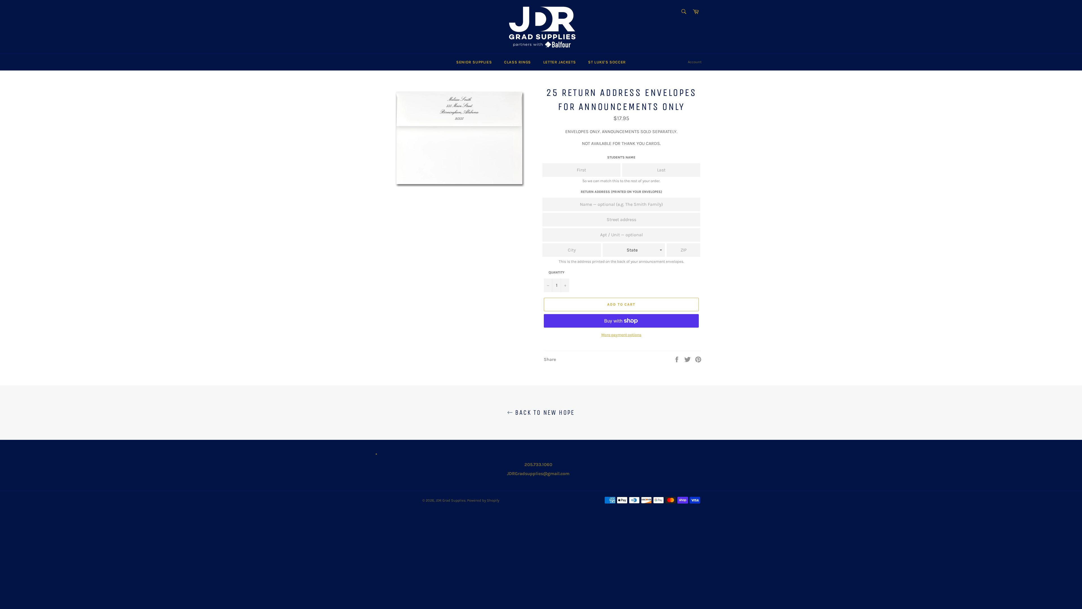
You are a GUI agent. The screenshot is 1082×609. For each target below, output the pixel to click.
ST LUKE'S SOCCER (607, 62)
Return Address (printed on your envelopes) (621, 192)
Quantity (556, 272)
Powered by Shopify (483, 500)
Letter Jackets (559, 62)
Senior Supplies (474, 62)
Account (695, 62)
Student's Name (621, 157)
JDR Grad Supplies (451, 500)
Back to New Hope (544, 412)
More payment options (621, 334)
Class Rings (517, 62)
